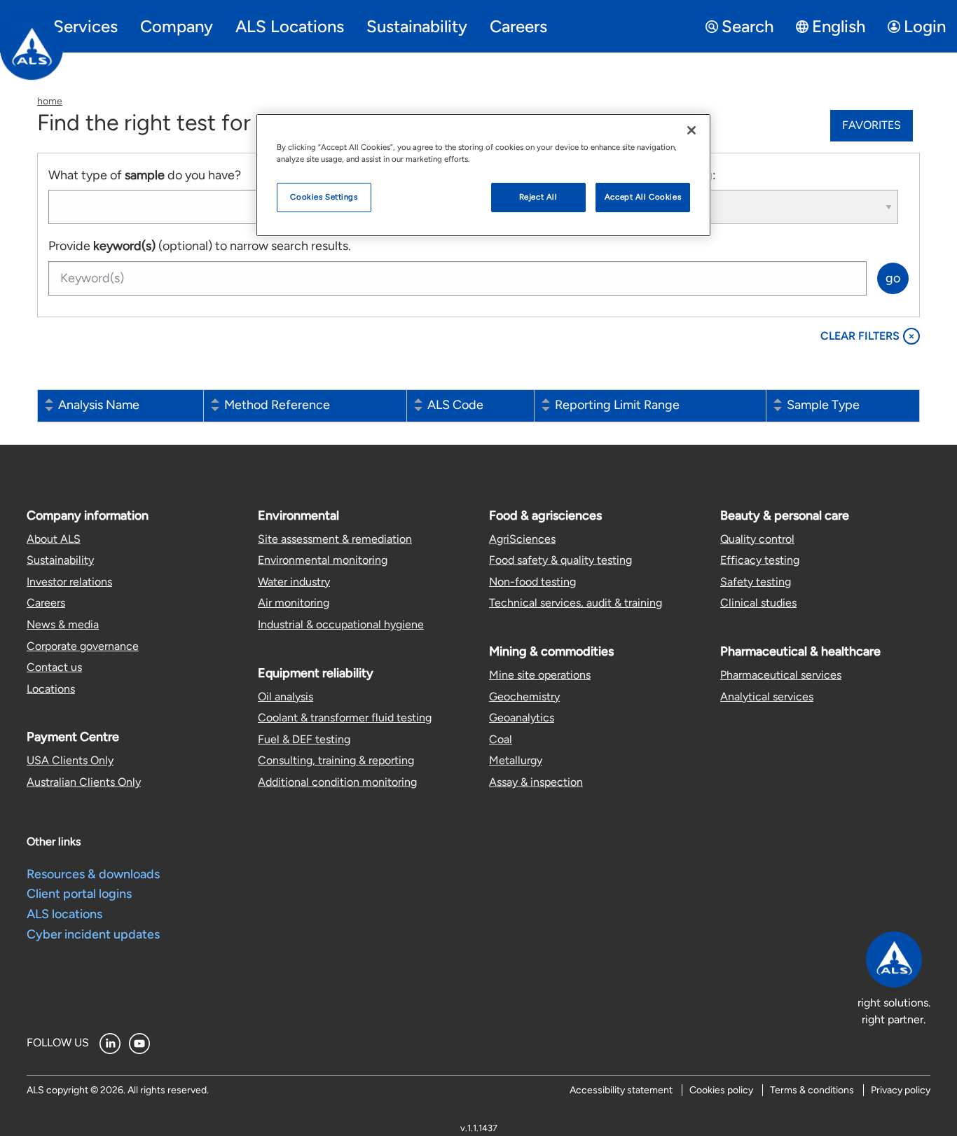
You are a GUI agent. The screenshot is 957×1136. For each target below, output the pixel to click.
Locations (51, 688)
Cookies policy (721, 1090)
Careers (46, 602)
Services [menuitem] (85, 26)
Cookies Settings (323, 197)
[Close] (691, 130)
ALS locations (64, 914)
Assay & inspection (536, 782)
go (893, 278)
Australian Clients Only (84, 782)
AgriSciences (522, 539)
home (49, 101)
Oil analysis (285, 696)
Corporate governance (83, 646)
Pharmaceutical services (780, 674)
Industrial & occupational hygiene (341, 624)
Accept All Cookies (643, 197)
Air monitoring (293, 602)
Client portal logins (79, 893)
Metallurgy (515, 760)
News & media (63, 624)
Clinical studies (758, 602)
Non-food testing (532, 581)
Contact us (54, 667)
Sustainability (60, 560)
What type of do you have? (144, 175)
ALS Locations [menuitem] (289, 26)
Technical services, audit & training (575, 602)
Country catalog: (669, 175)
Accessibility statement (621, 1090)
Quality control (757, 539)
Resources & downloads (93, 874)
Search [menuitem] (747, 26)
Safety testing (755, 581)
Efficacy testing (759, 560)
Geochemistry (524, 696)
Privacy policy (900, 1090)
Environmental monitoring (322, 560)
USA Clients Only (70, 760)
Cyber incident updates (93, 934)
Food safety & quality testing (560, 560)
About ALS (54, 539)
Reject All (538, 197)
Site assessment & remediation (335, 539)
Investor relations (69, 581)
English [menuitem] (838, 26)
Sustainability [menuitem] (416, 26)
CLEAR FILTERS (867, 335)
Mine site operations (540, 674)
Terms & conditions (812, 1090)
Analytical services (766, 696)
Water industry (294, 581)
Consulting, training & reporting (336, 760)
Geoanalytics (521, 717)
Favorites (871, 125)
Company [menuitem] (176, 26)
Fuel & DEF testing (304, 739)
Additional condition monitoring (337, 782)
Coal (500, 739)
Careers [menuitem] (518, 26)
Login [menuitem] (925, 26)
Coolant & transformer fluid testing (345, 717)
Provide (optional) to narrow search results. (199, 246)
